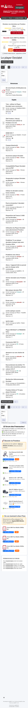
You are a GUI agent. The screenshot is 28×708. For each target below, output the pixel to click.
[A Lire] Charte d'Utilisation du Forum (16, 89)
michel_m (19, 124)
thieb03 (19, 135)
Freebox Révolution (17, 95)
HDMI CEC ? (10, 133)
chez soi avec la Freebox (13, 445)
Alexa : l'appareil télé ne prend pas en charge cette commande (16, 267)
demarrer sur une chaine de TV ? (15, 353)
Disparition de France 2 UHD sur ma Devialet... (15, 216)
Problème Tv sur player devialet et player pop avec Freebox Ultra (15, 242)
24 (23, 67)
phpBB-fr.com (16, 702)
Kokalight (19, 333)
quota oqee (9, 321)
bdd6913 (19, 271)
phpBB (10, 701)
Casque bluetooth (12, 145)
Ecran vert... (10, 300)
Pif (17, 344)
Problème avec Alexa (13, 254)
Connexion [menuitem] (19, 4)
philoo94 (19, 302)
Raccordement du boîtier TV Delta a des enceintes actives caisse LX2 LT (16, 367)
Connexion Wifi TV (12, 342)
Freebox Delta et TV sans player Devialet (14, 391)
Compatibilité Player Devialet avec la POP (15, 167)
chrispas (19, 219)
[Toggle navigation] (4, 697)
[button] (2, 6)
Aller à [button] (24, 422)
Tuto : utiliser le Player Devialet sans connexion (14, 105)
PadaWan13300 (21, 108)
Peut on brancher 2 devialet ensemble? (15, 204)
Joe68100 (19, 246)
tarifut (18, 323)
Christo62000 (20, 383)
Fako (18, 147)
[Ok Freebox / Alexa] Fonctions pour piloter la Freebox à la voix (14, 121)
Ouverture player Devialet (14, 156)
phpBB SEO (17, 705)
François (19, 91)
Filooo (18, 312)
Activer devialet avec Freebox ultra (16, 279)
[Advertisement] (14, 633)
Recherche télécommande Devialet (14, 380)
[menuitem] (25, 18)
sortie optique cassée (13, 311)
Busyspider (20, 281)
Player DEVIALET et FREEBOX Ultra (16, 331)
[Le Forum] (8, 6)
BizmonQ (19, 207)
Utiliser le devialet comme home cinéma (14, 192)
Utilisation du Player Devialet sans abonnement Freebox (15, 229)
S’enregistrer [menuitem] (19, 7)
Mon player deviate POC (14, 290)
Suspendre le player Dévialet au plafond (15, 179)
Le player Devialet (11, 57)
